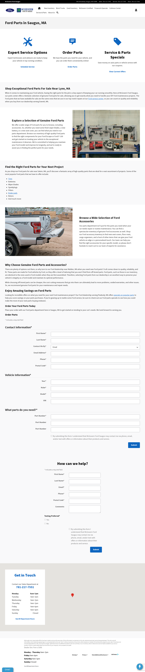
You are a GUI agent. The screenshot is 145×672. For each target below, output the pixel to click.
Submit (134, 445)
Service (41, 13)
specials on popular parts (124, 295)
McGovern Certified (86, 8)
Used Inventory (72, 8)
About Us (51, 13)
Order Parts (72, 67)
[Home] (10, 10)
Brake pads (12, 193)
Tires (10, 179)
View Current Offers (117, 71)
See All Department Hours (25, 619)
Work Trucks (60, 8)
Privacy (84, 655)
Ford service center (95, 99)
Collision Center (115, 8)
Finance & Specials (101, 8)
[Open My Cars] (135, 10)
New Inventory (49, 8)
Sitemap (74, 655)
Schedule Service (27, 67)
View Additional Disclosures (99, 655)
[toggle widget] (140, 667)
